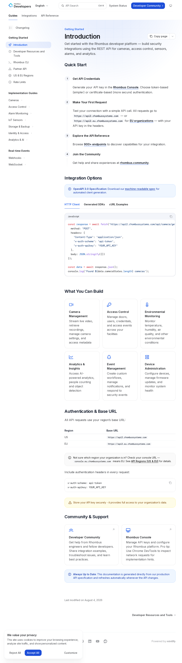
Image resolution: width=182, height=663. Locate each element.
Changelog (22, 27)
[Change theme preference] (170, 6)
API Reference (50, 15)
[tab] (72, 204)
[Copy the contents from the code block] (171, 216)
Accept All (33, 652)
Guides (13, 15)
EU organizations (141, 121)
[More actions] (173, 36)
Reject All (15, 652)
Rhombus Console (125, 87)
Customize (70, 652)
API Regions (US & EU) (144, 461)
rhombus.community (134, 163)
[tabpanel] (120, 247)
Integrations (29, 15)
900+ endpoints (95, 144)
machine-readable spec (140, 188)
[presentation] (120, 248)
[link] (82, 323)
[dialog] (43, 644)
